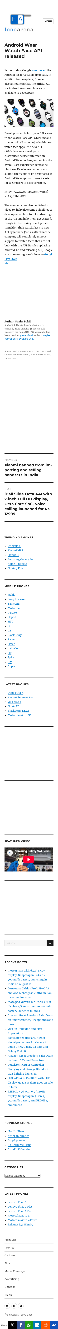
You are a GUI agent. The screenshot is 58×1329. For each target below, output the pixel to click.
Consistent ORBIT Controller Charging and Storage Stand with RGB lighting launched (29, 1069)
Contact (10, 1286)
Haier (11, 644)
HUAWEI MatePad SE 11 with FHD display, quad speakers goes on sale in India (30, 1082)
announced (39, 70)
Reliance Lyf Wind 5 (20, 1224)
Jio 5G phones (16, 1140)
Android (46, 351)
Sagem (12, 639)
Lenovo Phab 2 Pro (20, 1211)
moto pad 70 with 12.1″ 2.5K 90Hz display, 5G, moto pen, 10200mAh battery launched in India (29, 1006)
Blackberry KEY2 (18, 710)
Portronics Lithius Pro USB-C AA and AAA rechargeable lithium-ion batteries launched (30, 993)
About (9, 1263)
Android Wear (38, 354)
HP (9, 652)
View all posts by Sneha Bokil (19, 338)
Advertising (12, 1279)
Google (8, 354)
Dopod (12, 617)
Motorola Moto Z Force (22, 1220)
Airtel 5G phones (18, 1135)
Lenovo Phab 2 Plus (20, 1206)
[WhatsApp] (29, 1325)
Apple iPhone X (17, 563)
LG (9, 626)
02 (9, 630)
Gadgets (10, 1255)
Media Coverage (15, 1271)
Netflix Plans (16, 1131)
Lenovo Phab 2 (17, 1202)
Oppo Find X (15, 692)
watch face (10, 358)
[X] (12, 1325)
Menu (48, 21)
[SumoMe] (54, 1325)
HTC (10, 621)
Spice (11, 657)
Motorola (14, 608)
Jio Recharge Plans (19, 1144)
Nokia (11, 594)
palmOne (13, 648)
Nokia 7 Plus (15, 568)
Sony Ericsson (17, 599)
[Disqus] (29, 409)
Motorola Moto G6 (20, 715)
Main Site (10, 1239)
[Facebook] (21, 1325)
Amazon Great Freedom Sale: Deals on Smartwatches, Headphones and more (30, 1020)
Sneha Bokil (11, 351)
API (48, 354)
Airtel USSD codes (19, 1149)
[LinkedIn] (37, 1325)
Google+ (46, 335)
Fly (10, 661)
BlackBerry (15, 635)
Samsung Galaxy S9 (20, 559)
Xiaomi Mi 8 (15, 550)
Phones (9, 1247)
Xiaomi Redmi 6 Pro (20, 697)
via (6, 263)
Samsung (14, 603)
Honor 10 (13, 554)
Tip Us (8, 1294)
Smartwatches (20, 354)
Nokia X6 (13, 706)
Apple (11, 666)
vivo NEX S (14, 701)
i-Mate (12, 612)
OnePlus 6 (14, 545)
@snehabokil (27, 335)
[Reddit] (45, 1325)
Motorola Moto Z (18, 1215)
